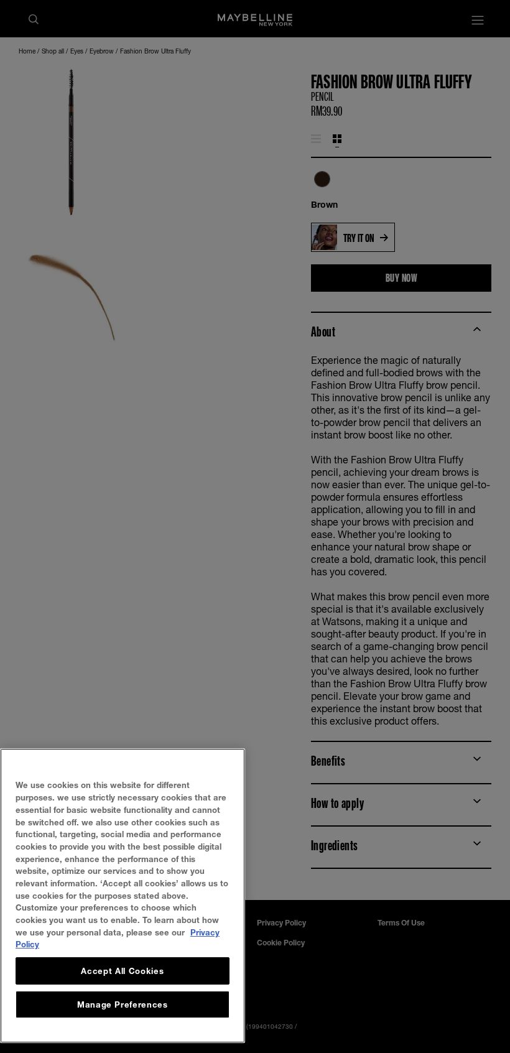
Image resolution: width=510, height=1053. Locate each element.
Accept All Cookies (122, 971)
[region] (122, 895)
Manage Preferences (122, 1004)
